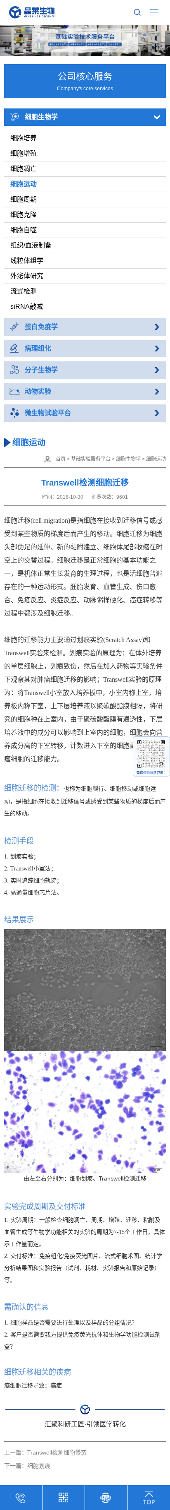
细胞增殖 (23, 153)
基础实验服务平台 (91, 459)
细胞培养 (23, 138)
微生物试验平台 (48, 412)
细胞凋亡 (23, 168)
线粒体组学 (26, 260)
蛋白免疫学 (41, 326)
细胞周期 (23, 199)
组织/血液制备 (31, 245)
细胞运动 (23, 184)
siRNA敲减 (26, 306)
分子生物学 (41, 369)
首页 (61, 459)
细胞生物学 (41, 116)
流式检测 (23, 291)
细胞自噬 (23, 229)
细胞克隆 (23, 214)
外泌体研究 (26, 275)
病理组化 (38, 348)
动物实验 (38, 391)
